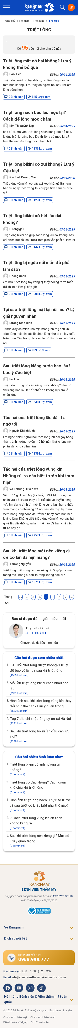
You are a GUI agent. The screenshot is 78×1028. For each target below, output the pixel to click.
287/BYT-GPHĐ (63, 896)
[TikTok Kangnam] (41, 988)
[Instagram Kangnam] (30, 988)
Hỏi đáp (24, 20)
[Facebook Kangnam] (7, 988)
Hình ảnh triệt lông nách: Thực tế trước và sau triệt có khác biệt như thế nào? (40, 805)
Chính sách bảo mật (15, 1017)
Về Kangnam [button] (14, 927)
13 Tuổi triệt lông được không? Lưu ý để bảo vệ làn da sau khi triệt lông (39, 670)
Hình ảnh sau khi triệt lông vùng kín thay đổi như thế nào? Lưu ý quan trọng (40, 705)
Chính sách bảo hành (42, 1017)
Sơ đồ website (39, 1022)
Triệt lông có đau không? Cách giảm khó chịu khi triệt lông (38, 787)
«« (20, 597)
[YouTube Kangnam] (19, 988)
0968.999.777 (33, 959)
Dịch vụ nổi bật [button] (15, 938)
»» (71, 597)
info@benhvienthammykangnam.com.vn (39, 977)
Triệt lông (39, 20)
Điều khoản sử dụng (15, 1022)
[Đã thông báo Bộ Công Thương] (39, 914)
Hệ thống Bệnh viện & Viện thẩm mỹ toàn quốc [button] (35, 999)
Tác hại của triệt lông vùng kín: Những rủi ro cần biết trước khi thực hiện (38, 476)
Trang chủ (9, 20)
